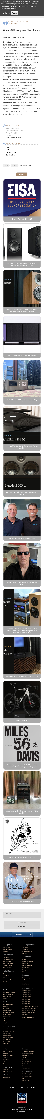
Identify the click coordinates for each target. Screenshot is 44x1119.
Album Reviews (7, 996)
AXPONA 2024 (26, 990)
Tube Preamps (7, 957)
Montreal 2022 (26, 1001)
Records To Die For (8, 994)
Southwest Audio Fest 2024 (30, 1006)
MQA (4, 1064)
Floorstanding (6, 947)
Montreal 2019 (26, 1003)
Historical (5, 1062)
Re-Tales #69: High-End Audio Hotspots (22, 538)
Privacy (24, 1066)
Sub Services (25, 1080)
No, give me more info (9, 8)
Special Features (7, 1051)
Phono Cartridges (27, 951)
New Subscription (27, 1074)
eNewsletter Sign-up (27, 1053)
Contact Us (25, 1055)
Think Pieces (6, 1060)
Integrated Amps (7, 965)
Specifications (10, 155)
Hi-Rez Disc (6, 976)
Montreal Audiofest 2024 (29, 1008)
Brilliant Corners (7, 1010)
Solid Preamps (7, 961)
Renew (24, 1078)
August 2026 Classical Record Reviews (22, 857)
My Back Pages (7, 1014)
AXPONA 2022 (26, 994)
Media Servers (6, 982)
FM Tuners (25, 953)
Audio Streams (7, 1035)
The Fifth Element (7, 1033)
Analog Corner (7, 1029)
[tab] (21, 174)
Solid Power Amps (8, 963)
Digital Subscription (27, 1076)
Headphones (25, 970)
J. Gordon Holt (26, 982)
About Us (25, 1058)
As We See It (6, 1006)
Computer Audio (7, 980)
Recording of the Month (9, 992)
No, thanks (6, 13)
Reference (5, 1053)
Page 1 (8, 147)
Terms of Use (26, 1068)
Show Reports (27, 988)
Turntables (25, 947)
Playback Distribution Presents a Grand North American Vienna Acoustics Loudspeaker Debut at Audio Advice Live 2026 (22, 631)
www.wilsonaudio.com (12, 114)
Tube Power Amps (8, 959)
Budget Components (28, 978)
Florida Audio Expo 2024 (29, 1010)
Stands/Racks (26, 968)
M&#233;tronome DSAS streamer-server (22, 356)
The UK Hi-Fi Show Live (28, 1062)
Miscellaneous (26, 972)
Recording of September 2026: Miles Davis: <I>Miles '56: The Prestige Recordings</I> (22, 766)
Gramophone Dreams (8, 1012)
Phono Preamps (7, 968)
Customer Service (27, 1060)
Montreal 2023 (26, 999)
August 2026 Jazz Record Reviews (22, 901)
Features (5, 998)
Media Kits (25, 1064)
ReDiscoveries (6, 1019)
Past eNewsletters (7, 1071)
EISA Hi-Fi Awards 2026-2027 (22, 219)
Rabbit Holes (6, 1017)
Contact (20, 1087)
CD (3, 974)
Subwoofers (6, 951)
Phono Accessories (27, 961)
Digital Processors (8, 978)
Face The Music (7, 1041)
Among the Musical (8, 1004)
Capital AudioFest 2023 (29, 1012)
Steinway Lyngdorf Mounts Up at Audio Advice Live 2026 (22, 493)
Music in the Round (8, 1037)
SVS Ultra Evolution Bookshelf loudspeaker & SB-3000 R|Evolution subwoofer (22, 264)
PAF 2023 (25, 1014)
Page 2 (8, 149)
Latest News (7, 1067)
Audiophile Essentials (8, 1055)
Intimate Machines (22, 721)
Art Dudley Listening (8, 1031)
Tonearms (25, 949)
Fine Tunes (5, 1043)
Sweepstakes (6, 1077)
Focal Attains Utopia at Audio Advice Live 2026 (22, 676)
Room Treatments (27, 965)
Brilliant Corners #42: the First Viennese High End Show (22, 401)
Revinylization (6, 1023)
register (14, 165)
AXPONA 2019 (26, 996)
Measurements (11, 152)
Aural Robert (6, 1008)
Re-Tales (5, 1021)
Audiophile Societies (28, 1051)
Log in (6, 165)
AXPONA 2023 (26, 992)
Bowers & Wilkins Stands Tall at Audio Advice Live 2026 (22, 447)
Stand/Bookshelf (7, 949)
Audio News (6, 1069)
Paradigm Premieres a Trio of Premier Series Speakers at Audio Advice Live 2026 (22, 310)
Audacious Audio (27, 980)
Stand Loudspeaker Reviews (19, 23)
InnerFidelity (25, 984)
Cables (24, 959)
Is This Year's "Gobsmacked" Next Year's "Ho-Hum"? (22, 583)
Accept (14, 13)
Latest (21, 174)
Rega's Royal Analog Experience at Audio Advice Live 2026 (22, 812)
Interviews (5, 1058)
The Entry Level (7, 1039)
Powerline (25, 963)
